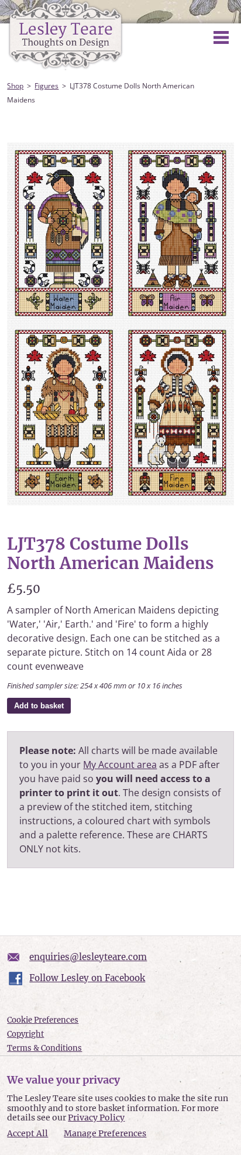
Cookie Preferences (42, 1020)
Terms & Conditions (44, 1048)
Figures (46, 86)
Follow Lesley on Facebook (87, 977)
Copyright (25, 1034)
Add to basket (39, 705)
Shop (15, 86)
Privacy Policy (96, 1117)
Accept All (27, 1134)
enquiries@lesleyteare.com (88, 956)
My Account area (120, 764)
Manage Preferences (105, 1133)
